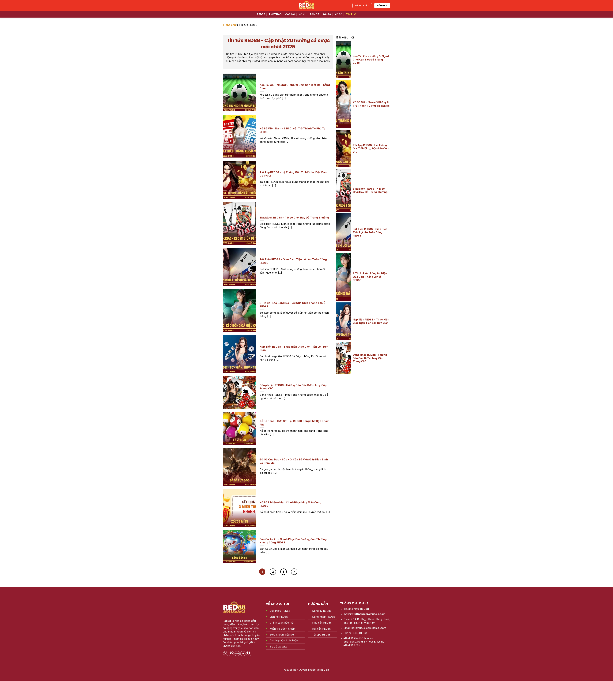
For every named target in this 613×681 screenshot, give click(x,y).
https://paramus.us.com (369, 614)
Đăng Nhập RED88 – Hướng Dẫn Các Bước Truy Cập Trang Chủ (370, 358)
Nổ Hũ (302, 14)
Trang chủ (229, 24)
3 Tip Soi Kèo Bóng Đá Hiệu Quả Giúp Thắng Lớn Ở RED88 (370, 277)
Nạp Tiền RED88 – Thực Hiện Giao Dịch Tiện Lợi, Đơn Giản (371, 321)
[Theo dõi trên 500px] (237, 653)
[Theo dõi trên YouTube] (231, 653)
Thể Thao (275, 14)
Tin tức (351, 14)
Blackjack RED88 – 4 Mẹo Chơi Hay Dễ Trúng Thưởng (370, 190)
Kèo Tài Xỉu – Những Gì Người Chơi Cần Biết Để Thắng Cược (371, 59)
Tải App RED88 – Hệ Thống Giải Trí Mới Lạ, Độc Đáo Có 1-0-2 (371, 148)
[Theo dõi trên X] (225, 653)
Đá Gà (327, 14)
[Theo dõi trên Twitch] (248, 653)
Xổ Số (338, 14)
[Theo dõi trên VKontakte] (243, 653)
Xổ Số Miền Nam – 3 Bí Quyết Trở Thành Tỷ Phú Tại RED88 (371, 104)
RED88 (261, 14)
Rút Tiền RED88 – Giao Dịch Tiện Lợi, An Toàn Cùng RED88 (370, 232)
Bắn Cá (315, 14)
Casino (290, 14)
